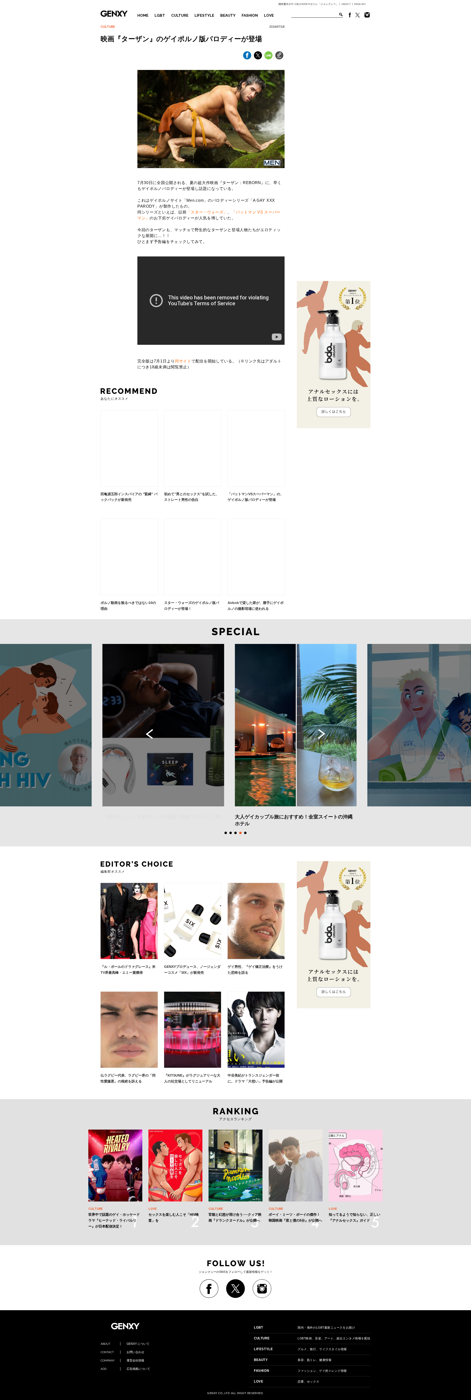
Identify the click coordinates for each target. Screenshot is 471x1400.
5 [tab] (245, 833)
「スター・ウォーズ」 (206, 212)
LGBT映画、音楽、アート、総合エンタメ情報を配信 (312, 1338)
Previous (149, 734)
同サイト (183, 361)
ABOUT (346, 4)
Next (321, 734)
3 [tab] (235, 833)
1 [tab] (225, 833)
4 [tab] (240, 833)
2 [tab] (230, 833)
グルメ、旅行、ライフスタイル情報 (300, 1349)
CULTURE (179, 15)
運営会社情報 (122, 1360)
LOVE (269, 15)
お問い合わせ (122, 1352)
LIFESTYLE (204, 15)
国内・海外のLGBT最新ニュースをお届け (304, 1327)
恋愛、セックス (286, 1381)
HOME (142, 15)
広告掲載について (125, 1369)
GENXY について (125, 1344)
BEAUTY (228, 15)
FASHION (250, 15)
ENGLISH (360, 4)
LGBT (160, 15)
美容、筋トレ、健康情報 (292, 1360)
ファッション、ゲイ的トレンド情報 (300, 1371)
